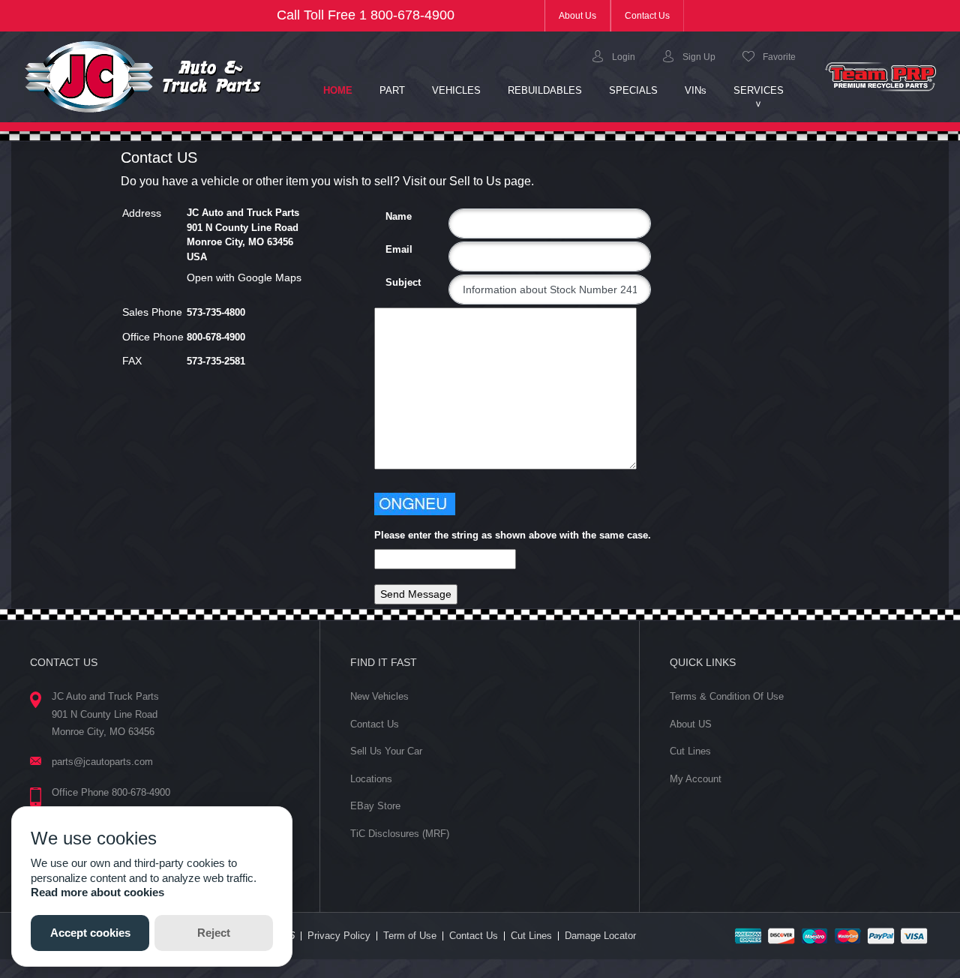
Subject (391, 282)
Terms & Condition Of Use (727, 696)
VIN (695, 90)
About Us (584, 15)
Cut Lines (690, 751)
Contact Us (647, 15)
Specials (633, 90)
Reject (213, 932)
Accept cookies (90, 932)
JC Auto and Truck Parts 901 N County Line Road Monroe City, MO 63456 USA (243, 234)
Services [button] (759, 90)
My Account (696, 778)
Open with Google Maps (244, 278)
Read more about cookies (97, 892)
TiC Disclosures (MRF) (399, 833)
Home (344, 90)
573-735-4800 (216, 312)
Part (392, 90)
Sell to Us (475, 181)
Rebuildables (545, 90)
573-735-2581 (216, 361)
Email (391, 249)
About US (691, 724)
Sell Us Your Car (386, 751)
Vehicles (456, 90)
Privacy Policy (339, 935)
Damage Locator (600, 935)
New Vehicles (379, 696)
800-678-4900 (412, 15)
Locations (371, 778)
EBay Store (375, 806)
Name (391, 216)
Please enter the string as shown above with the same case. (512, 535)
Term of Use (409, 935)
